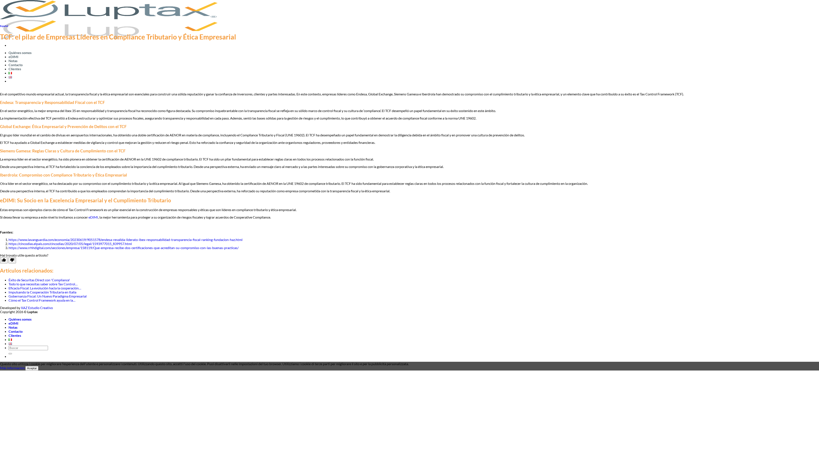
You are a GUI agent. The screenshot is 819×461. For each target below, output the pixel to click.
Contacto (16, 65)
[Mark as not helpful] (12, 260)
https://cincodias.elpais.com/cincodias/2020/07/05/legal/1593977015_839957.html (70, 244)
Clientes (15, 69)
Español (4, 26)
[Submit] (10, 353)
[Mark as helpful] (4, 260)
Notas (13, 61)
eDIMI (13, 57)
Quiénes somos (20, 53)
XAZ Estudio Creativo (37, 308)
